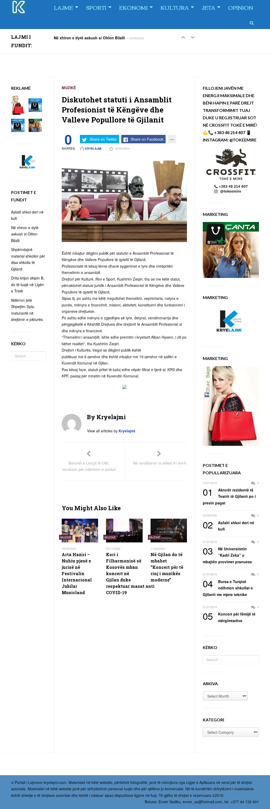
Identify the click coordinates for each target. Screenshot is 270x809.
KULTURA (175, 7)
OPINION (240, 7)
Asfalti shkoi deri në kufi (228, 525)
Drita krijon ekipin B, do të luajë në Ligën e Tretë (27, 284)
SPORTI (96, 7)
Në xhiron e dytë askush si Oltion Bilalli (89, 37)
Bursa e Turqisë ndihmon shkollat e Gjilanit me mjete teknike (228, 587)
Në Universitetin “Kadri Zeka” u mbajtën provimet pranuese (227, 555)
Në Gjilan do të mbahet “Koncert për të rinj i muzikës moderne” (167, 567)
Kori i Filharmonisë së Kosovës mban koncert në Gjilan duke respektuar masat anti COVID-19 (124, 573)
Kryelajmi (93, 148)
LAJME (63, 7)
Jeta (208, 7)
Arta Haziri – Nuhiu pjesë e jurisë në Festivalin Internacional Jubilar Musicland (77, 573)
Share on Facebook (147, 139)
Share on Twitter (103, 139)
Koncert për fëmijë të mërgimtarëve (229, 617)
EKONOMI (133, 7)
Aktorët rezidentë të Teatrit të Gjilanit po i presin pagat (229, 496)
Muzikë (69, 87)
